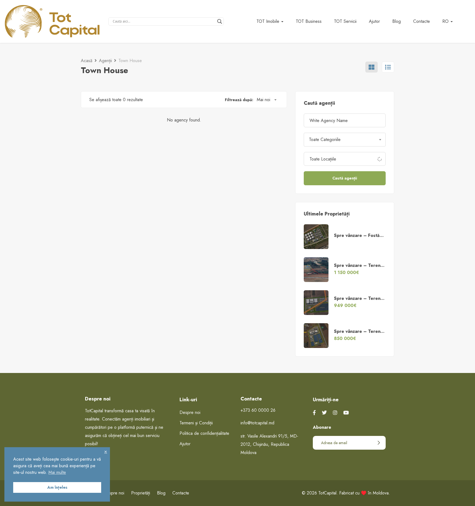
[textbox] (345, 139)
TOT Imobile (268, 21)
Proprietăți (140, 493)
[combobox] (266, 100)
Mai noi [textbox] (263, 99)
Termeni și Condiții (196, 423)
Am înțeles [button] (57, 487)
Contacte (421, 21)
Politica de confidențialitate (204, 433)
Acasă (86, 60)
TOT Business (309, 21)
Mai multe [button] (57, 472)
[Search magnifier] (219, 21)
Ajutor (374, 21)
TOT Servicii (345, 21)
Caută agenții (344, 178)
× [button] (105, 451)
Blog (396, 21)
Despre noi (189, 412)
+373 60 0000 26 (258, 410)
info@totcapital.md (257, 423)
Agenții (105, 60)
